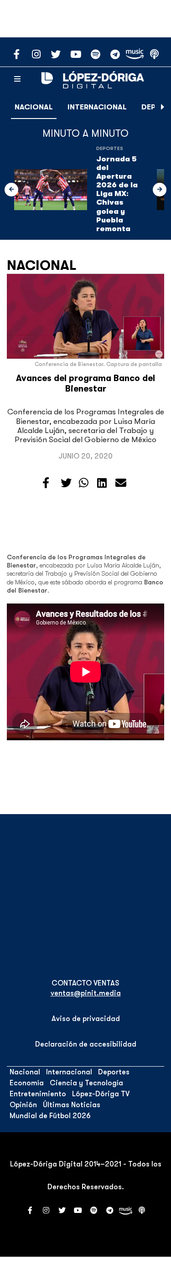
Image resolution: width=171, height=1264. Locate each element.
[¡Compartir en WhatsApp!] (83, 483)
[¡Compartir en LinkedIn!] (102, 483)
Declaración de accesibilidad (85, 1044)
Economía (27, 1083)
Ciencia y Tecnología (86, 1083)
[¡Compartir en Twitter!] (66, 483)
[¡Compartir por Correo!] (120, 483)
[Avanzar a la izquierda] (11, 189)
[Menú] (17, 79)
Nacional (34, 107)
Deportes (109, 148)
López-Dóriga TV (101, 1094)
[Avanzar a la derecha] (162, 107)
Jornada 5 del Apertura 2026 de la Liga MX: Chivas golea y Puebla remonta (117, 194)
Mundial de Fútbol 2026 (50, 1116)
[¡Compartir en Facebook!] (45, 483)
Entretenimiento (38, 1094)
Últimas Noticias (71, 1105)
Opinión (23, 1105)
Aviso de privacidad (86, 1019)
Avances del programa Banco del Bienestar (85, 383)
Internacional (97, 107)
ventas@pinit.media (86, 993)
